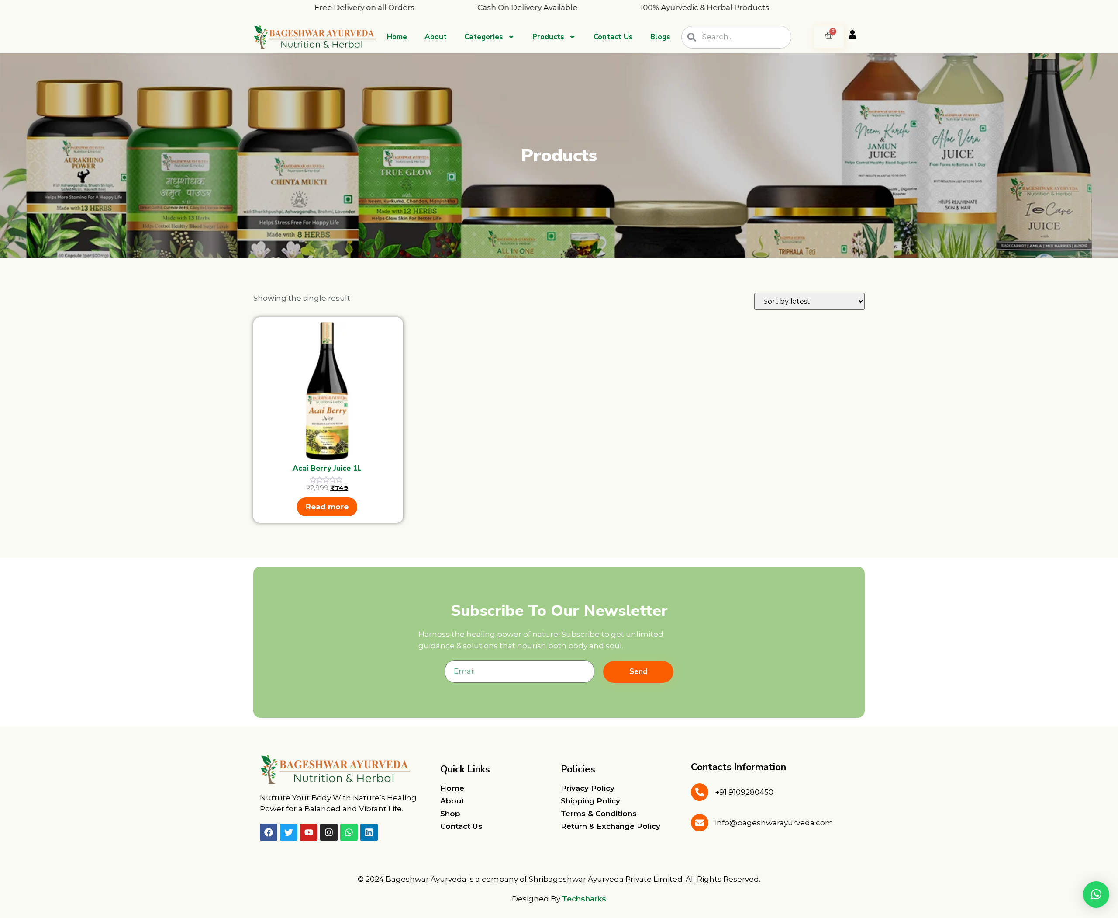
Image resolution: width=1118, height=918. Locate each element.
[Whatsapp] (349, 832)
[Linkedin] (369, 832)
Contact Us (613, 37)
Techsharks (584, 898)
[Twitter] (288, 832)
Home (397, 37)
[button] (1096, 894)
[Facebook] (268, 832)
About (435, 37)
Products (548, 37)
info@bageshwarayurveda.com (774, 822)
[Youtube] (308, 832)
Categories (483, 37)
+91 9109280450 (744, 792)
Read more (327, 506)
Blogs (660, 37)
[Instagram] (329, 832)
